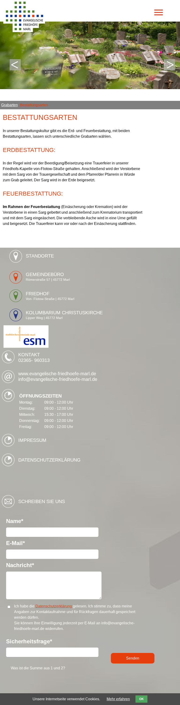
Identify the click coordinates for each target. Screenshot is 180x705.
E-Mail (19, 543)
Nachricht (20, 565)
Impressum (32, 440)
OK (141, 699)
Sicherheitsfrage (29, 641)
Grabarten (9, 105)
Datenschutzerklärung (49, 459)
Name (19, 521)
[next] (169, 65)
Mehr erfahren (118, 699)
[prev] (15, 65)
